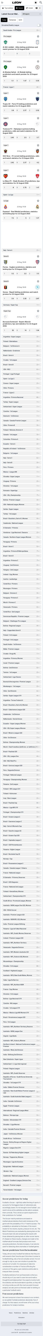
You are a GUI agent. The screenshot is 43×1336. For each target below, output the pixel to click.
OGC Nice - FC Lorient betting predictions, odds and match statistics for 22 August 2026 (21, 157)
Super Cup (7, 311)
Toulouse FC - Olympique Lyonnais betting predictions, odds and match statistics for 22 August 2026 (20, 131)
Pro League (7, 36)
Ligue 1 (6, 93)
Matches (25, 1313)
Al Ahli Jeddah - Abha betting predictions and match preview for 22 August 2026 (20, 48)
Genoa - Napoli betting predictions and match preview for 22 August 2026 (20, 293)
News (10, 1313)
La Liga (6, 201)
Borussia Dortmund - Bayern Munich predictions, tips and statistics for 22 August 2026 (20, 324)
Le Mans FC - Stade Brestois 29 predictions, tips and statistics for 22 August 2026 (21, 182)
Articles (31, 1313)
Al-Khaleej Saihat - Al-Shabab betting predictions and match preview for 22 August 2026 (20, 74)
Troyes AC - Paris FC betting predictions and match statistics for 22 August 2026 (20, 105)
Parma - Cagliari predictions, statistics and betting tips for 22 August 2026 (19, 268)
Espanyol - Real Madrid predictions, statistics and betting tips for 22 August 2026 (20, 213)
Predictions (17, 1313)
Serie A (6, 256)
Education (21, 1317)
